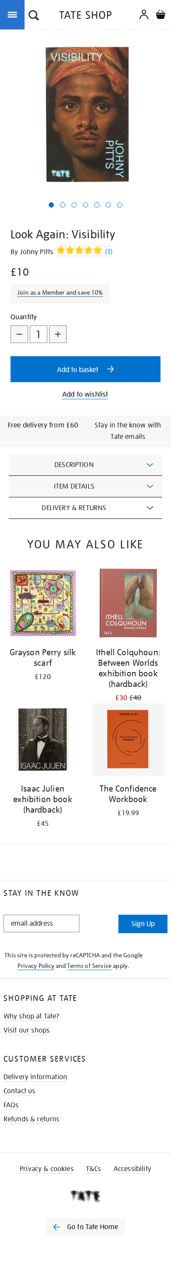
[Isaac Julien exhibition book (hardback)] (43, 741)
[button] (33, 16)
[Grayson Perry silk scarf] (43, 604)
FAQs (11, 1105)
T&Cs (93, 1168)
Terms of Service (89, 966)
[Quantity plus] (58, 334)
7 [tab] (119, 205)
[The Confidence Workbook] (128, 741)
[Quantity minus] (19, 334)
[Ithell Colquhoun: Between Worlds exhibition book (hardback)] (128, 604)
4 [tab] (85, 205)
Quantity (24, 317)
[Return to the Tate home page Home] (85, 16)
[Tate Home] (85, 1196)
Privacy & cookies (47, 1168)
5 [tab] (97, 205)
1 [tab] (51, 205)
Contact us (20, 1091)
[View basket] (160, 15)
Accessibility (132, 1168)
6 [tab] (108, 205)
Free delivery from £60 (43, 425)
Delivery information (35, 1077)
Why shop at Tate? (32, 1016)
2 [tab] (62, 205)
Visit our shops (27, 1030)
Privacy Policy (36, 966)
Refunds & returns (32, 1119)
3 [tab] (74, 205)
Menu (14, 14)
